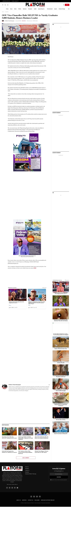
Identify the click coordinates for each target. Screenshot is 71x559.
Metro (15, 8)
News (11, 8)
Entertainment (50, 8)
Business (24, 8)
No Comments (30, 20)
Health (35, 8)
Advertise (27, 468)
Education (30, 8)
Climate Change (62, 8)
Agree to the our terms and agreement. (59, 479)
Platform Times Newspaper (9, 20)
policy (62, 479)
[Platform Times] (35, 4)
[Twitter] (3, 62)
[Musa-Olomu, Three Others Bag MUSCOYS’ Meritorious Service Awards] (9, 431)
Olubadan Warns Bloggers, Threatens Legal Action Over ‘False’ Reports (41, 452)
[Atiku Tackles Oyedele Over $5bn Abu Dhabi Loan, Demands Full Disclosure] (42, 431)
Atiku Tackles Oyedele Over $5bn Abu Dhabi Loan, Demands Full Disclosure (41, 437)
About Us (27, 466)
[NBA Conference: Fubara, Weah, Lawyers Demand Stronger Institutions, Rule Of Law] (25, 445)
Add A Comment (25, 457)
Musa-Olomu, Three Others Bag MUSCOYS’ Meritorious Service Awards (9, 437)
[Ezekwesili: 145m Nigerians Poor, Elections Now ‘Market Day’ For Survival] (9, 445)
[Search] (63, 5)
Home (7, 8)
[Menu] (68, 9)
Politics (19, 8)
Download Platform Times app (30, 473)
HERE (35, 268)
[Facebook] (3, 59)
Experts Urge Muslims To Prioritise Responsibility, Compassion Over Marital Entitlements (25, 438)
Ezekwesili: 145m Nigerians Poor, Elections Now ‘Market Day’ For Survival (9, 452)
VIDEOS (67, 4)
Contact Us (27, 470)
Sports (55, 8)
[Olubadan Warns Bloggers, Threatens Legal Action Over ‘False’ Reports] (42, 445)
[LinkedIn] (3, 64)
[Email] (3, 70)
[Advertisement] (27, 183)
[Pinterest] (3, 67)
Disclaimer (27, 472)
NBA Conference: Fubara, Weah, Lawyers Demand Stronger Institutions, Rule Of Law (25, 452)
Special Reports (41, 8)
